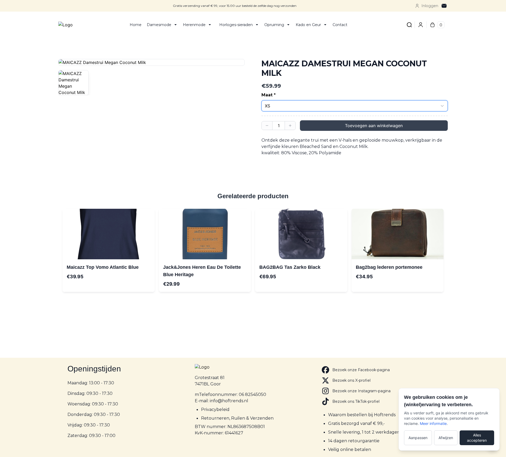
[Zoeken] (409, 24)
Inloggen (429, 5)
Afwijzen (446, 437)
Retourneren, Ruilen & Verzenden (237, 418)
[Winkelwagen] (432, 24)
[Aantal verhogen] (290, 125)
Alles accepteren (477, 438)
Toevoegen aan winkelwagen (374, 125)
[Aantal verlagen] (267, 125)
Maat (267, 94)
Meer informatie (433, 423)
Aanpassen (417, 437)
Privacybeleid (215, 409)
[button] (151, 62)
